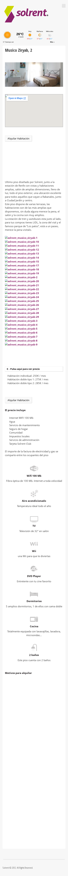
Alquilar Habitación (18, 138)
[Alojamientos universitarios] (26, 14)
